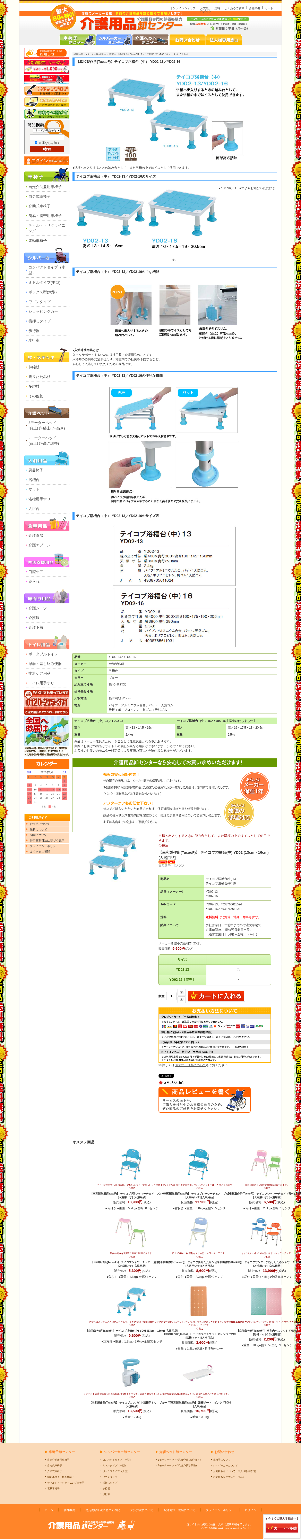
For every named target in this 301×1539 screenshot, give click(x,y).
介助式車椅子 (39, 206)
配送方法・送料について (179, 1510)
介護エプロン (39, 545)
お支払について (40, 824)
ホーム (49, 1510)
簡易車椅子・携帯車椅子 (60, 1477)
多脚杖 (34, 386)
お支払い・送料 (210, 8)
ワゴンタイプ (39, 302)
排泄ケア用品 (39, 673)
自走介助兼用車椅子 (45, 187)
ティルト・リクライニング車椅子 (65, 1482)
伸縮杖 (34, 367)
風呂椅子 (35, 470)
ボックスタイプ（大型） (116, 1471)
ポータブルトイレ (43, 654)
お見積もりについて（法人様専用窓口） (235, 1471)
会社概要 (254, 8)
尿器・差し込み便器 (45, 664)
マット (34, 489)
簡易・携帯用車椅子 (45, 216)
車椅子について (221, 1459)
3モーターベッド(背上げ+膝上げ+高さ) (46, 425)
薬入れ (34, 581)
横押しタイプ (39, 321)
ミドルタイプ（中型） (115, 1465)
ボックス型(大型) (42, 292)
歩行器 (34, 331)
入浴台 (34, 509)
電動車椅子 (37, 241)
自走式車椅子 (39, 196)
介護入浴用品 (100, 54)
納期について (38, 835)
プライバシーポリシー (220, 1510)
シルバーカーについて (225, 1465)
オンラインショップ (183, 8)
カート (269, 8)
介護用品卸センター (82, 54)
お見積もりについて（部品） (229, 1477)
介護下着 (35, 627)
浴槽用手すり (39, 499)
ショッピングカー (43, 311)
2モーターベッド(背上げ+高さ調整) (43, 441)
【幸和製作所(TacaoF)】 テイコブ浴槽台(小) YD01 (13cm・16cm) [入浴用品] (132, 1326)
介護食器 (35, 535)
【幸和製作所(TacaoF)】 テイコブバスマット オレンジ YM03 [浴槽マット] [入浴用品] (199, 1330)
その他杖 (35, 396)
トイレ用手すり (41, 683)
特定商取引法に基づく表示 (47, 840)
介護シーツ (37, 608)
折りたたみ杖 (39, 377)
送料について (38, 829)
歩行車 (34, 340)
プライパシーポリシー (44, 846)
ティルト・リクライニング (46, 228)
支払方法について (141, 1510)
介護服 (34, 618)
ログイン (206, 11)
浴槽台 (34, 480)
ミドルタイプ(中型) (44, 282)
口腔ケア (35, 572)
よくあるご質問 (234, 8)
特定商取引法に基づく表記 (103, 1510)
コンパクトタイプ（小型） (46, 270)
